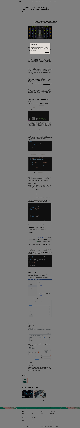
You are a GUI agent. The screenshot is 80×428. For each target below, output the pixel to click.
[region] (40, 48)
